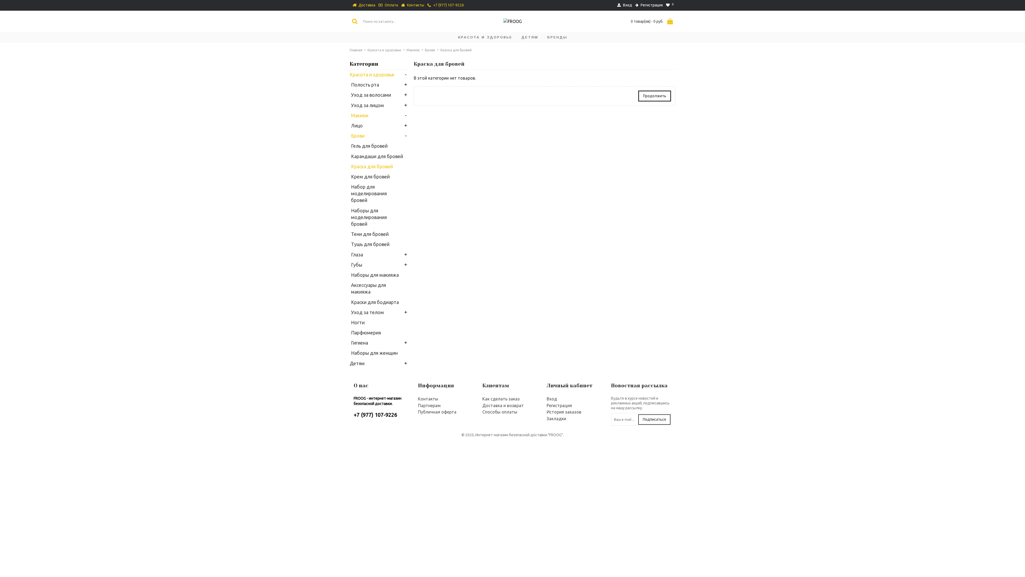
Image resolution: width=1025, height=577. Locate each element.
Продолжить (654, 96)
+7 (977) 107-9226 (375, 415)
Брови (430, 50)
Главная (356, 50)
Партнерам (429, 405)
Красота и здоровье (384, 50)
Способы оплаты (499, 412)
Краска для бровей (456, 50)
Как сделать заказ (501, 398)
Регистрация (559, 405)
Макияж (413, 50)
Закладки (556, 418)
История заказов (564, 412)
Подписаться (654, 419)
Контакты (428, 398)
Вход (552, 398)
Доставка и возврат (503, 405)
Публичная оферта (437, 412)
